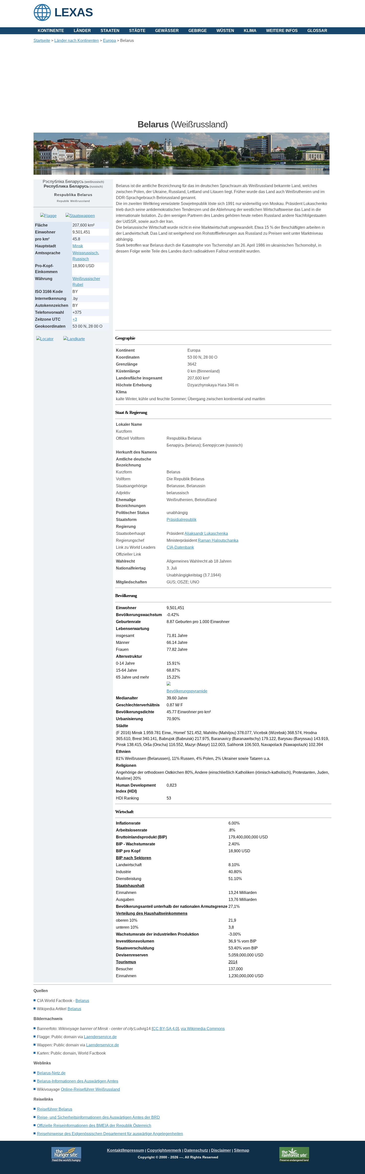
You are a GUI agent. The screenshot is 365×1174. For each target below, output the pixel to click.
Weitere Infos (282, 31)
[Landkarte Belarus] (74, 339)
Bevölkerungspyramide (187, 691)
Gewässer (167, 31)
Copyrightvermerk (164, 1150)
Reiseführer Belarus (54, 1109)
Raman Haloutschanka (218, 540)
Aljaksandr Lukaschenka (206, 533)
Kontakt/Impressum (125, 1150)
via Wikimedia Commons (203, 1029)
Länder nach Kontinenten (76, 40)
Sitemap (241, 1150)
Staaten (110, 31)
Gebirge (197, 31)
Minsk (78, 246)
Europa (109, 40)
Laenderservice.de (100, 1037)
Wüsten (225, 31)
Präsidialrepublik (181, 519)
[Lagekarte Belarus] (44, 339)
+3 (75, 319)
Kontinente (51, 31)
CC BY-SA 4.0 (165, 1029)
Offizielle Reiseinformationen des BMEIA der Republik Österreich (94, 1125)
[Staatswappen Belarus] (80, 216)
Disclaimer (221, 1150)
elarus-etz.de (51, 1073)
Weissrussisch (85, 253)
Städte (137, 31)
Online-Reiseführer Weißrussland (90, 1089)
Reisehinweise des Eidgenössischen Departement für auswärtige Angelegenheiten (110, 1134)
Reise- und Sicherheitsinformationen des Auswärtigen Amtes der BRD (98, 1117)
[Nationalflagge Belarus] (48, 216)
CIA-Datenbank (180, 547)
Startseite (42, 40)
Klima (250, 31)
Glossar (317, 31)
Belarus (82, 1001)
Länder (82, 31)
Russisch (81, 259)
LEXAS (73, 12)
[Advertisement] (182, 81)
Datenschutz (196, 1150)
